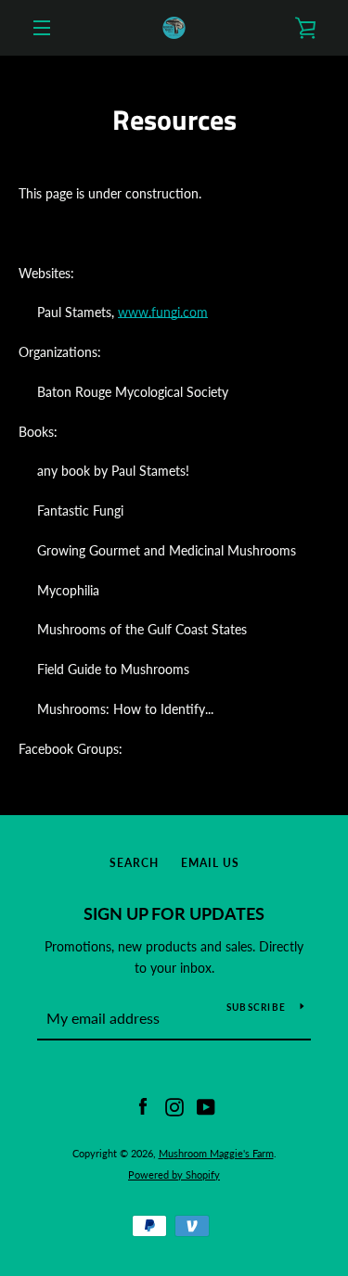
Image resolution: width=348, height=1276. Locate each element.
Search (134, 863)
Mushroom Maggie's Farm (216, 1153)
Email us (210, 863)
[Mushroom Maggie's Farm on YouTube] (206, 1106)
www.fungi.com (163, 312)
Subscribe (256, 1007)
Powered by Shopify (174, 1174)
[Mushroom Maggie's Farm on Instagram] (174, 1106)
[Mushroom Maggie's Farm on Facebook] (143, 1106)
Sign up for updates (174, 913)
